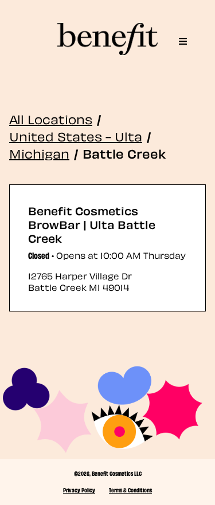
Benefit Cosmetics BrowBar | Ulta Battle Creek (91, 224)
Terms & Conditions (130, 489)
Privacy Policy (79, 489)
